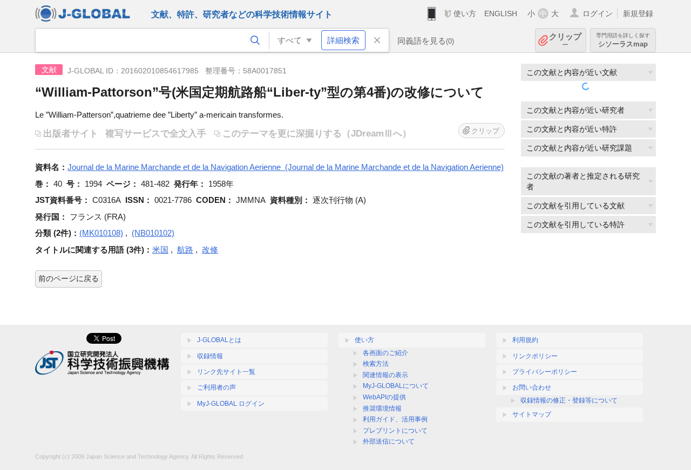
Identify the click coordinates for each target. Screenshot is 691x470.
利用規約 (525, 340)
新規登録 (638, 13)
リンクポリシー (535, 356)
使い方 (464, 13)
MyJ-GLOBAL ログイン (231, 403)
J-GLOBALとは (219, 340)
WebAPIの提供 (384, 397)
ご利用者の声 (216, 387)
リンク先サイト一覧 (226, 372)
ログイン (597, 13)
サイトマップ (531, 414)
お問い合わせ (531, 387)
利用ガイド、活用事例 (395, 419)
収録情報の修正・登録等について (569, 400)
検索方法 (376, 363)
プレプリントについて (395, 430)
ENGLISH (500, 13)
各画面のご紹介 (385, 353)
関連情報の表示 (385, 375)
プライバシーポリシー (544, 372)
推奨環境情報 (382, 408)
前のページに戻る (68, 278)
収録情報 (210, 356)
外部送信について (389, 441)
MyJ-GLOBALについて (396, 386)
